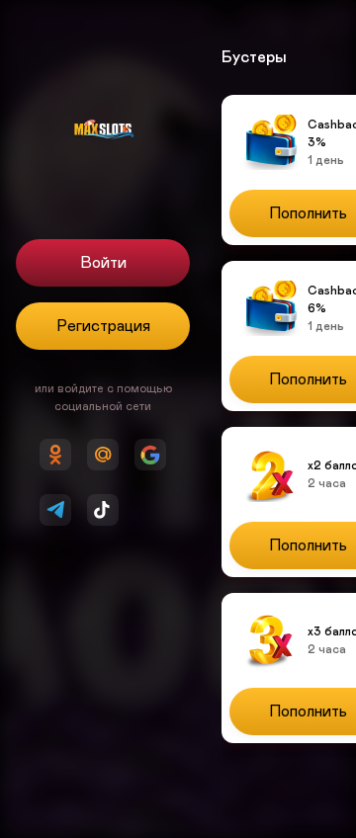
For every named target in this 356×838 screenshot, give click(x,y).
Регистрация (103, 326)
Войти (103, 263)
